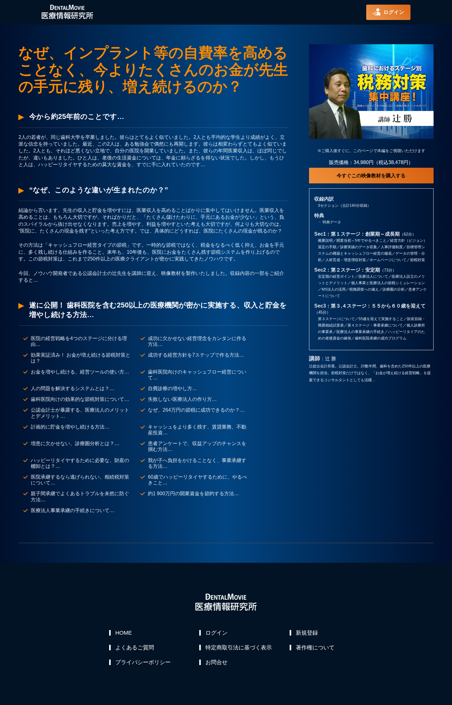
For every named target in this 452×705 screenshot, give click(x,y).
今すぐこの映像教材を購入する (371, 175)
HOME (123, 633)
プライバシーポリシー (143, 662)
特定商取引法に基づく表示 (238, 647)
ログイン (216, 633)
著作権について (315, 647)
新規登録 (307, 633)
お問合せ (216, 662)
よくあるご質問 (134, 647)
